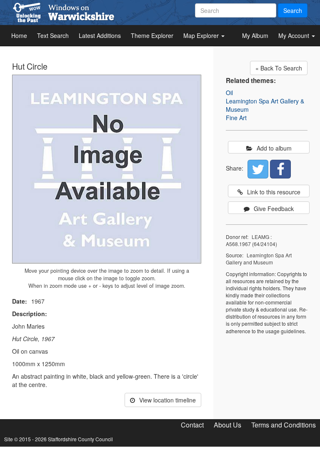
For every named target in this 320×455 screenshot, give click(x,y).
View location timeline (167, 400)
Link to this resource (273, 192)
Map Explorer (201, 35)
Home (19, 35)
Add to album (274, 148)
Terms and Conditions (283, 425)
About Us (227, 425)
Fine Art (236, 117)
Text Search (53, 35)
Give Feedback (274, 208)
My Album (255, 35)
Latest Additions (100, 35)
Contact (192, 425)
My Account (294, 35)
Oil (229, 92)
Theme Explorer (152, 35)
